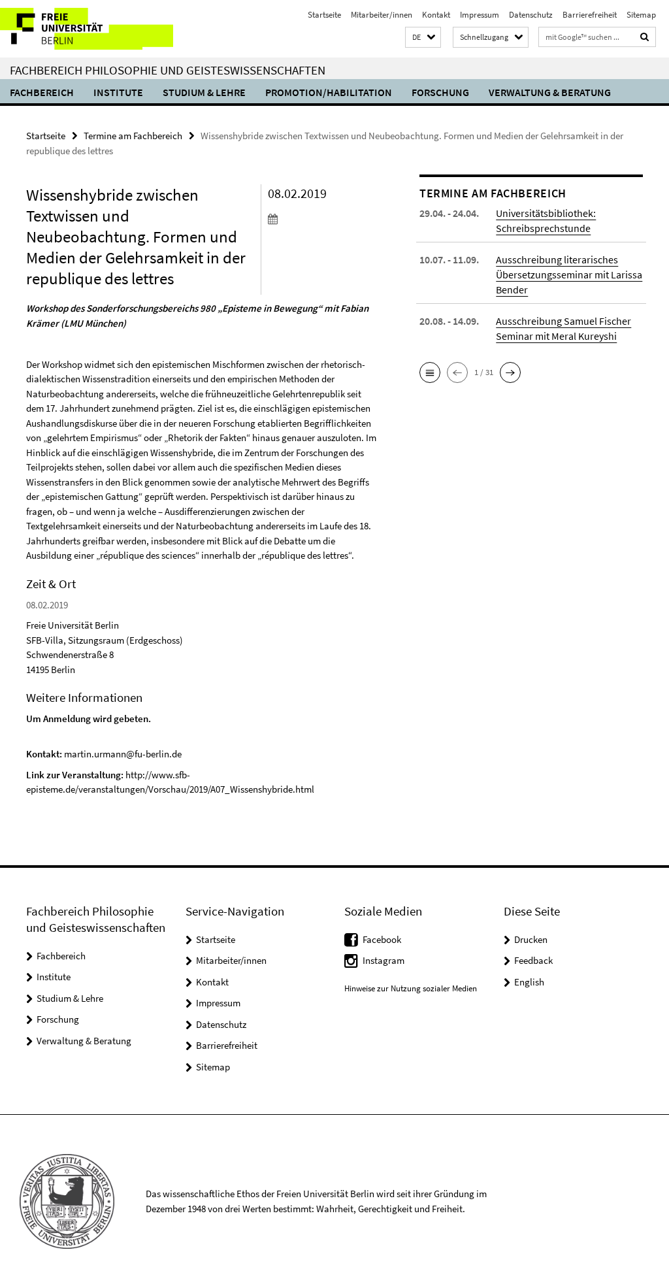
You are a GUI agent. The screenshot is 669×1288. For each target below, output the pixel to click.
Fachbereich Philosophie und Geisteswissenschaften (167, 70)
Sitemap (641, 14)
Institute (118, 92)
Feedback (533, 960)
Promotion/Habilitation (328, 92)
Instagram (383, 960)
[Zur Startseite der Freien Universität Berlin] (86, 29)
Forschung (440, 92)
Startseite (324, 14)
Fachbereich (42, 92)
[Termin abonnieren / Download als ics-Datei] (323, 218)
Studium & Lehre (204, 92)
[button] (423, 37)
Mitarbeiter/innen (381, 14)
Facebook (382, 939)
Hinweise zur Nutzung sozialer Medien (410, 988)
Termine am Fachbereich (133, 135)
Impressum (479, 14)
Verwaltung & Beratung (550, 92)
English (529, 982)
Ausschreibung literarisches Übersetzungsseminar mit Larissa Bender (569, 274)
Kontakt (436, 14)
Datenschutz (531, 14)
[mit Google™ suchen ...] (644, 37)
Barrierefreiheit (590, 14)
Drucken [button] (530, 939)
